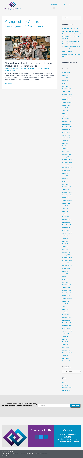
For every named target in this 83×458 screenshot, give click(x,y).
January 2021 (66, 255)
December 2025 (67, 94)
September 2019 (67, 298)
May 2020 (65, 276)
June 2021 (65, 241)
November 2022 (67, 195)
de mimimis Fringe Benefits (12, 68)
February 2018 (66, 350)
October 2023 (66, 165)
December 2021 (66, 225)
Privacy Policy (35, 453)
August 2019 (65, 301)
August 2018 (65, 334)
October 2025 (66, 99)
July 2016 (65, 355)
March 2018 (65, 347)
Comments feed (66, 387)
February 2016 (66, 361)
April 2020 (65, 279)
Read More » (8, 83)
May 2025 (65, 113)
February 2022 (66, 219)
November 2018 (66, 325)
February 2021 (66, 252)
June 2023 (65, 176)
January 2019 (66, 320)
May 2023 (65, 178)
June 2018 (65, 339)
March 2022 (65, 217)
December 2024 (67, 127)
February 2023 (66, 187)
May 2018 (65, 342)
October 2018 (66, 328)
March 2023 (65, 184)
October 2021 (66, 230)
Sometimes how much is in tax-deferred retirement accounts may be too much (71, 49)
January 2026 (66, 91)
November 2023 (67, 162)
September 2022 (67, 200)
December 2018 (66, 323)
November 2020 (67, 260)
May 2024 (65, 146)
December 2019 (66, 290)
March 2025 (65, 119)
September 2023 (67, 167)
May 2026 (65, 80)
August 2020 (66, 268)
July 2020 (65, 271)
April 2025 (65, 116)
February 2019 (66, 317)
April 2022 (65, 214)
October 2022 (66, 197)
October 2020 (66, 263)
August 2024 (66, 138)
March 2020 (65, 282)
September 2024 (67, 135)
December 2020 (67, 257)
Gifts (40, 68)
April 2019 (65, 312)
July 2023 (65, 173)
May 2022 (65, 211)
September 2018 (67, 331)
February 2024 (66, 154)
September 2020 (67, 265)
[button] (54, 8)
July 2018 (65, 336)
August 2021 (65, 236)
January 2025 (66, 124)
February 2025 (66, 121)
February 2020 (66, 284)
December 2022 (67, 192)
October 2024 (66, 132)
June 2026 (65, 78)
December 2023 (67, 159)
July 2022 (65, 206)
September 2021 (67, 233)
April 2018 (65, 344)
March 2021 (65, 249)
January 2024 (66, 157)
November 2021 (66, 227)
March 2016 (65, 358)
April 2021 (65, 246)
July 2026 (65, 75)
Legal (3, 455)
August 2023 (66, 170)
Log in (64, 382)
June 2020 (65, 274)
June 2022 (65, 208)
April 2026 (65, 83)
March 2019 (65, 314)
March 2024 (65, 151)
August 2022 (66, 203)
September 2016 (67, 353)
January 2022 (66, 222)
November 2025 (67, 97)
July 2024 (65, 140)
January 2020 (66, 287)
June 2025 (65, 110)
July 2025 (65, 108)
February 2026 (66, 89)
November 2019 (66, 293)
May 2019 (65, 309)
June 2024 (65, 143)
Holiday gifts (46, 68)
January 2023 (66, 189)
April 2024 (65, 148)
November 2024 (67, 129)
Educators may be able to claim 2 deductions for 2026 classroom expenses (71, 36)
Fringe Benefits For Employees (30, 68)
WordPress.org (66, 390)
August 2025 (66, 105)
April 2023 (65, 181)
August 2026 (66, 72)
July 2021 (65, 238)
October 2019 (66, 295)
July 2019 (65, 304)
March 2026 (65, 86)
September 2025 (67, 102)
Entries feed (65, 385)
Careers (8, 455)
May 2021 (65, 244)
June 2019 (65, 306)
